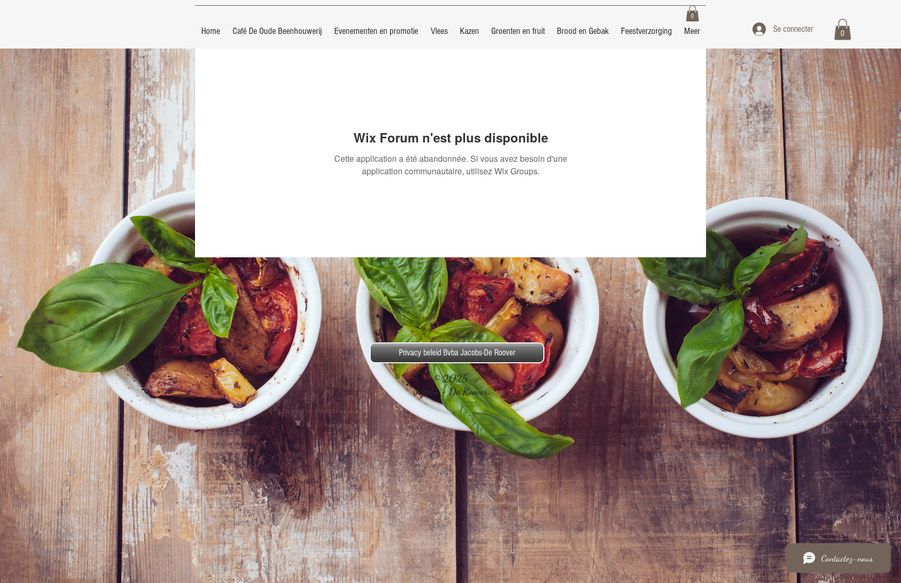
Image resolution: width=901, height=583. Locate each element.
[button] (692, 13)
